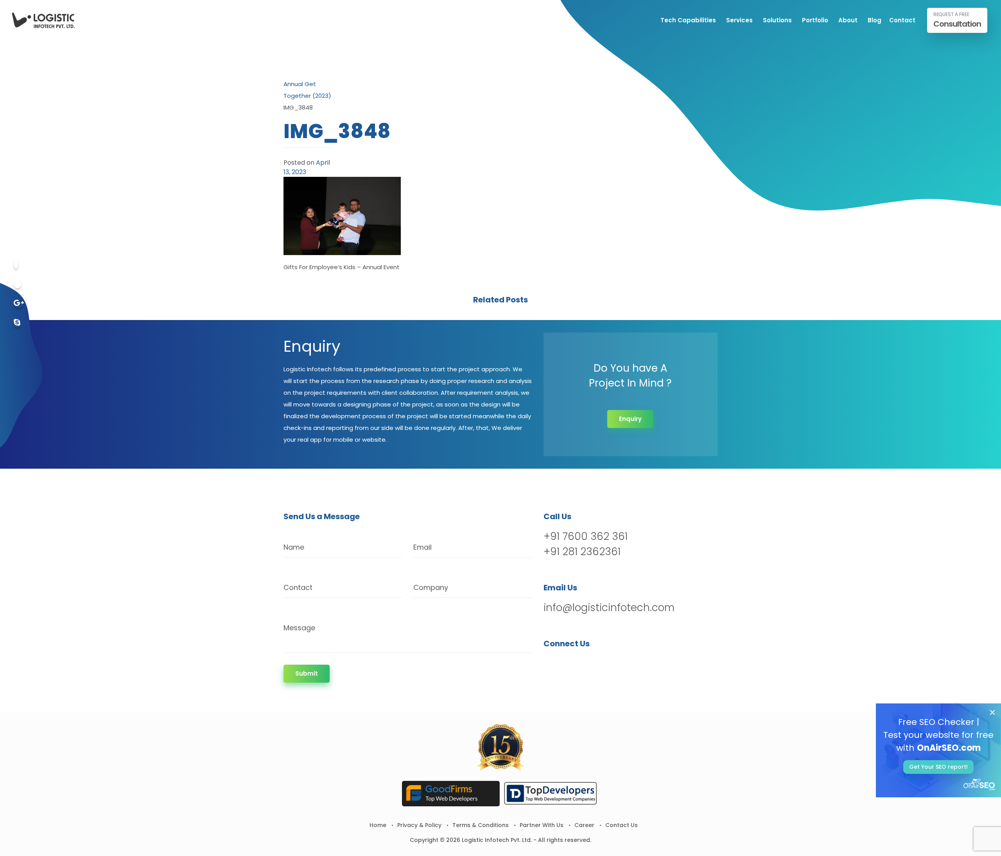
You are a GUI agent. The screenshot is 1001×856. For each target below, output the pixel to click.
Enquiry (630, 419)
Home (378, 825)
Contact (902, 20)
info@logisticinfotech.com (609, 608)
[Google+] (19, 303)
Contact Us (621, 825)
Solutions (777, 20)
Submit (306, 673)
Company (430, 587)
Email (422, 547)
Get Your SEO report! (938, 767)
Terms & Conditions (480, 825)
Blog (874, 20)
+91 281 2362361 (582, 552)
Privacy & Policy (419, 825)
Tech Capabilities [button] (688, 20)
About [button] (847, 20)
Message (299, 628)
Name (293, 547)
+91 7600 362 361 (586, 536)
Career (584, 825)
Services (739, 20)
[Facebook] (16, 264)
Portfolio (815, 20)
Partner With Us (541, 825)
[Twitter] (17, 283)
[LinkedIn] (591, 663)
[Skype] (17, 322)
